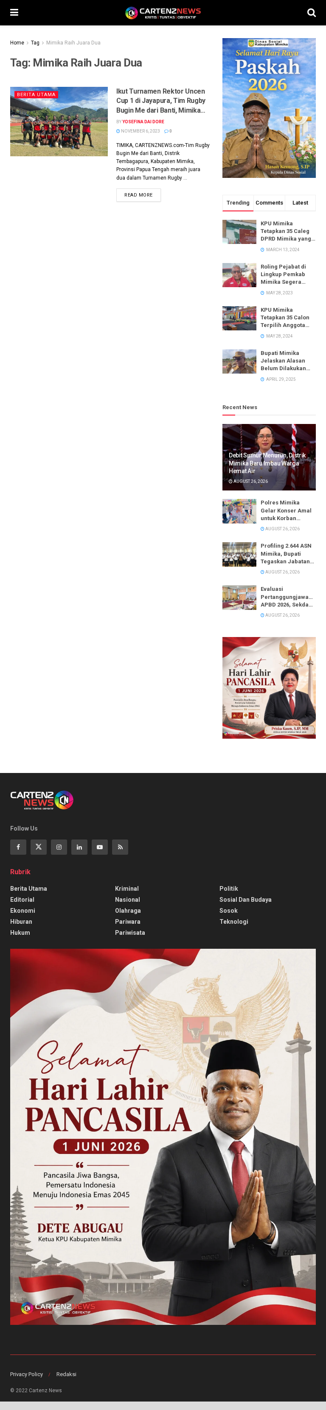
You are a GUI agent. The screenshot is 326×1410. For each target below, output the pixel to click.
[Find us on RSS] (120, 847)
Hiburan (21, 921)
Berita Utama (36, 94)
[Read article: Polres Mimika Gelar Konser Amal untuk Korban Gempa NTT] (239, 511)
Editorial (22, 899)
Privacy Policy (26, 1374)
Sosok (228, 910)
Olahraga (128, 910)
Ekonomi (22, 910)
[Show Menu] (14, 12)
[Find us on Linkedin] (79, 847)
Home (17, 43)
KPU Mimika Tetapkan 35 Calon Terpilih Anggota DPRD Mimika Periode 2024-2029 (285, 318)
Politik (228, 888)
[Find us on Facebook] (18, 847)
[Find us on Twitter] (39, 847)
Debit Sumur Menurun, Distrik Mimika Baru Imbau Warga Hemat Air (267, 463)
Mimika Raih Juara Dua (73, 43)
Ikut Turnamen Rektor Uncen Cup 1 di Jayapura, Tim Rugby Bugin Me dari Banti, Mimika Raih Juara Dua (160, 101)
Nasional (127, 899)
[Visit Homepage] (163, 12)
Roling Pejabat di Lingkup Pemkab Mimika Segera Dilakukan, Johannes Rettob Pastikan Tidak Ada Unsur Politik (286, 274)
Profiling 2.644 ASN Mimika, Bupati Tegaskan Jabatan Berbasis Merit (286, 554)
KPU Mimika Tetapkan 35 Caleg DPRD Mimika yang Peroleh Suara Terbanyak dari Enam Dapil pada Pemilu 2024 (286, 231)
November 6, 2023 (140, 131)
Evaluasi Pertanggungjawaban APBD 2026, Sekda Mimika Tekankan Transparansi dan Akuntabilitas (288, 597)
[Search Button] (311, 12)
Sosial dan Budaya (245, 899)
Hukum (20, 932)
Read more (142, 193)
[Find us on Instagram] (59, 847)
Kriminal (127, 888)
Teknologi (233, 921)
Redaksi (66, 1374)
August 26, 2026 (250, 481)
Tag (35, 43)
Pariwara (128, 921)
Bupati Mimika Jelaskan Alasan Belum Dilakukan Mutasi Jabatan (283, 361)
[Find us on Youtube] (100, 847)
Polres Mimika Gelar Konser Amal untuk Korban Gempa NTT (286, 510)
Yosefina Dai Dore (143, 121)
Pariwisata (130, 932)
